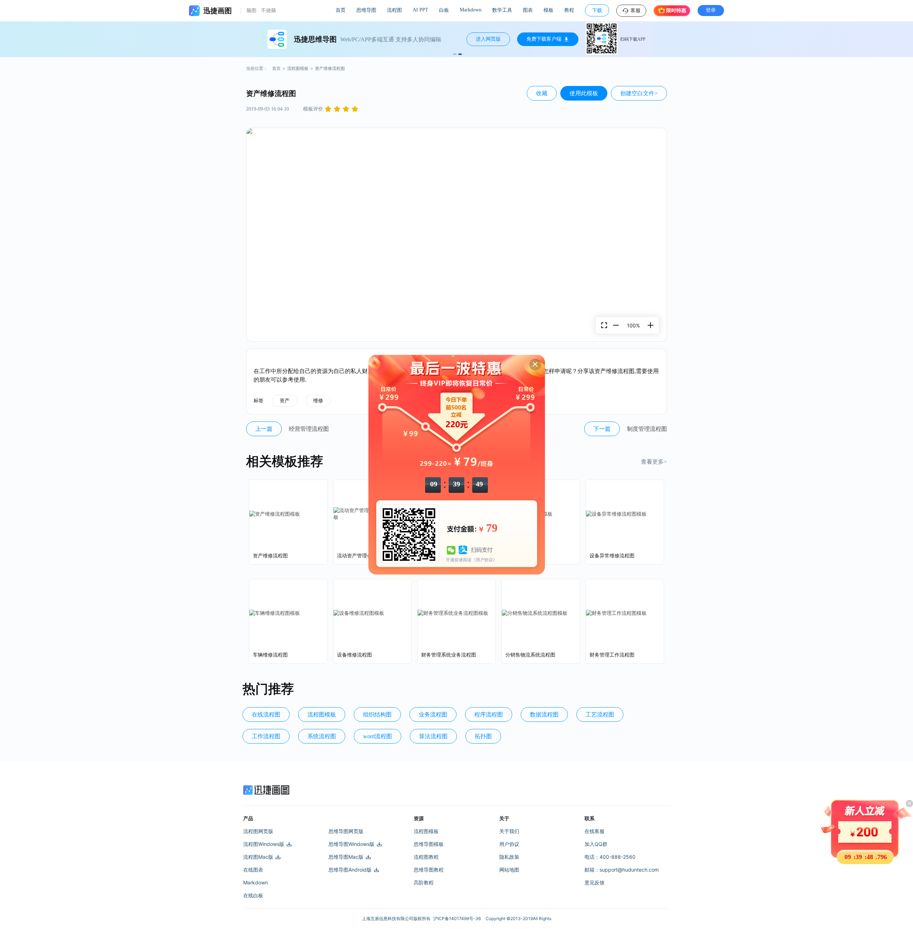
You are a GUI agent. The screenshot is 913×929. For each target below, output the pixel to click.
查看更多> (654, 462)
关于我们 (509, 831)
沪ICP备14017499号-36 (458, 918)
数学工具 (502, 10)
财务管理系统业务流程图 (448, 655)
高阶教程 (424, 882)
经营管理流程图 (309, 429)
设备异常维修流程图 (612, 555)
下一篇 (602, 429)
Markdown (470, 9)
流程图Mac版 (258, 857)
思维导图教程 (429, 870)
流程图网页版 (258, 831)
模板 (549, 10)
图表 (528, 10)
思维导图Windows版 (351, 844)
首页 (341, 10)
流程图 (394, 10)
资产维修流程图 (270, 555)
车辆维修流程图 (270, 655)
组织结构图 (377, 714)
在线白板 (253, 895)
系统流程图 (321, 736)
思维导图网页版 (345, 831)
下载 (597, 10)
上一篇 (263, 429)
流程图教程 (426, 857)
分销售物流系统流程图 (530, 655)
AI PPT (420, 9)
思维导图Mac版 (345, 857)
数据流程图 (544, 714)
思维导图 (366, 10)
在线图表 (253, 870)
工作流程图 (266, 736)
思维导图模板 (429, 844)
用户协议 (509, 844)
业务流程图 (433, 714)
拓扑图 (483, 736)
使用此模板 (584, 93)
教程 (569, 10)
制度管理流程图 (647, 429)
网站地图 (509, 870)
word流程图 (377, 736)
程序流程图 (488, 714)
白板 (444, 10)
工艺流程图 (600, 714)
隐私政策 (509, 857)
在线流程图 (266, 714)
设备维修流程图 (354, 655)
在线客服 (595, 831)
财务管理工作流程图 (612, 655)
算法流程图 (433, 736)
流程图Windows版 (263, 844)
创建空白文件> (639, 93)
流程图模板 (297, 68)
